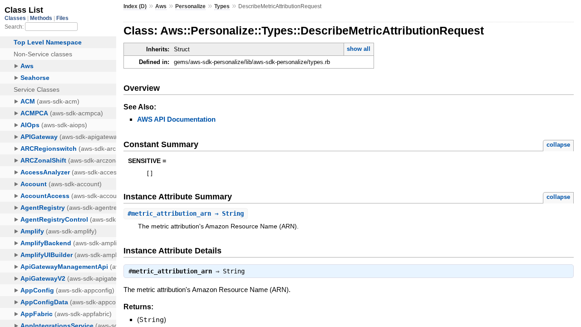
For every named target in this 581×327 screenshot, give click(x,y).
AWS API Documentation (176, 119)
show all (358, 48)
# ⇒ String (186, 213)
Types (222, 6)
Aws (161, 6)
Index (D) (135, 6)
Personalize (190, 6)
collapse (558, 144)
